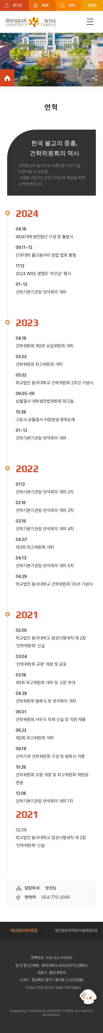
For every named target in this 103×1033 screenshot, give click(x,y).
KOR (45, 5)
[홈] (7, 77)
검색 (72, 5)
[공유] (94, 77)
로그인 (17, 5)
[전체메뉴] (90, 22)
